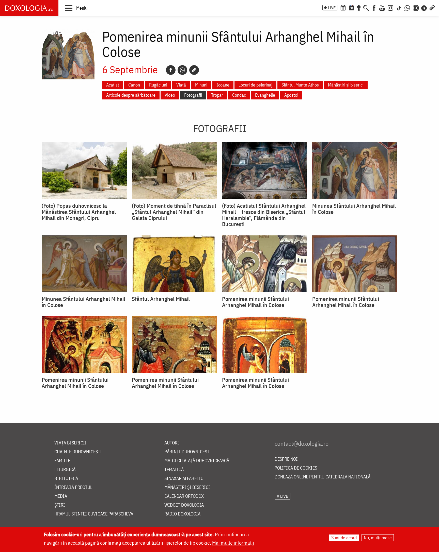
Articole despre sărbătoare (130, 95)
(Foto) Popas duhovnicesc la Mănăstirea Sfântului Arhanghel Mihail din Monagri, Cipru (79, 212)
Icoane (222, 85)
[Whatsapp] (182, 70)
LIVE (332, 7)
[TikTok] (398, 7)
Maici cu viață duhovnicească (196, 460)
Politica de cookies (296, 468)
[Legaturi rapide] (432, 7)
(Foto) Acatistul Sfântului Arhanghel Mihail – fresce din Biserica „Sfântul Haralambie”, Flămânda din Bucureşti (264, 215)
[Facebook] (374, 7)
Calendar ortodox (184, 496)
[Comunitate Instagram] (415, 7)
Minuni (201, 85)
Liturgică (64, 469)
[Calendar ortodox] (343, 7)
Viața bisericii (70, 443)
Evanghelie (265, 95)
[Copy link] (194, 70)
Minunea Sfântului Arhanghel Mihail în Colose (354, 209)
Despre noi (286, 459)
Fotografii (193, 95)
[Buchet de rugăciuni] (358, 7)
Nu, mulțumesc (377, 538)
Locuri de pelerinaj (255, 85)
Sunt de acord (344, 538)
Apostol (291, 95)
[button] (76, 8)
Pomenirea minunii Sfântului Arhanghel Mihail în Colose (255, 302)
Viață (181, 85)
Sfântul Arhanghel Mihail (161, 299)
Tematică (174, 469)
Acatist (112, 85)
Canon (134, 85)
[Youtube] (382, 7)
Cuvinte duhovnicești (78, 452)
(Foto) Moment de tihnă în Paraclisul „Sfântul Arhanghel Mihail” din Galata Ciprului (174, 212)
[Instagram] (390, 7)
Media (60, 496)
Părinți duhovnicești (187, 452)
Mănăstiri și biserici (346, 85)
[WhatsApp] (407, 7)
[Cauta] (366, 7)
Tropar (217, 95)
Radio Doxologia (182, 514)
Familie (62, 460)
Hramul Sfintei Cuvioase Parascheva (93, 514)
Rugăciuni (158, 85)
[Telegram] (424, 7)
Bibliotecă (66, 478)
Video (170, 95)
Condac (239, 95)
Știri (59, 505)
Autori (171, 443)
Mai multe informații (233, 542)
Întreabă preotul (73, 487)
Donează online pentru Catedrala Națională (322, 477)
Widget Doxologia (184, 505)
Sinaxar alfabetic (183, 478)
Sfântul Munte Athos (300, 85)
